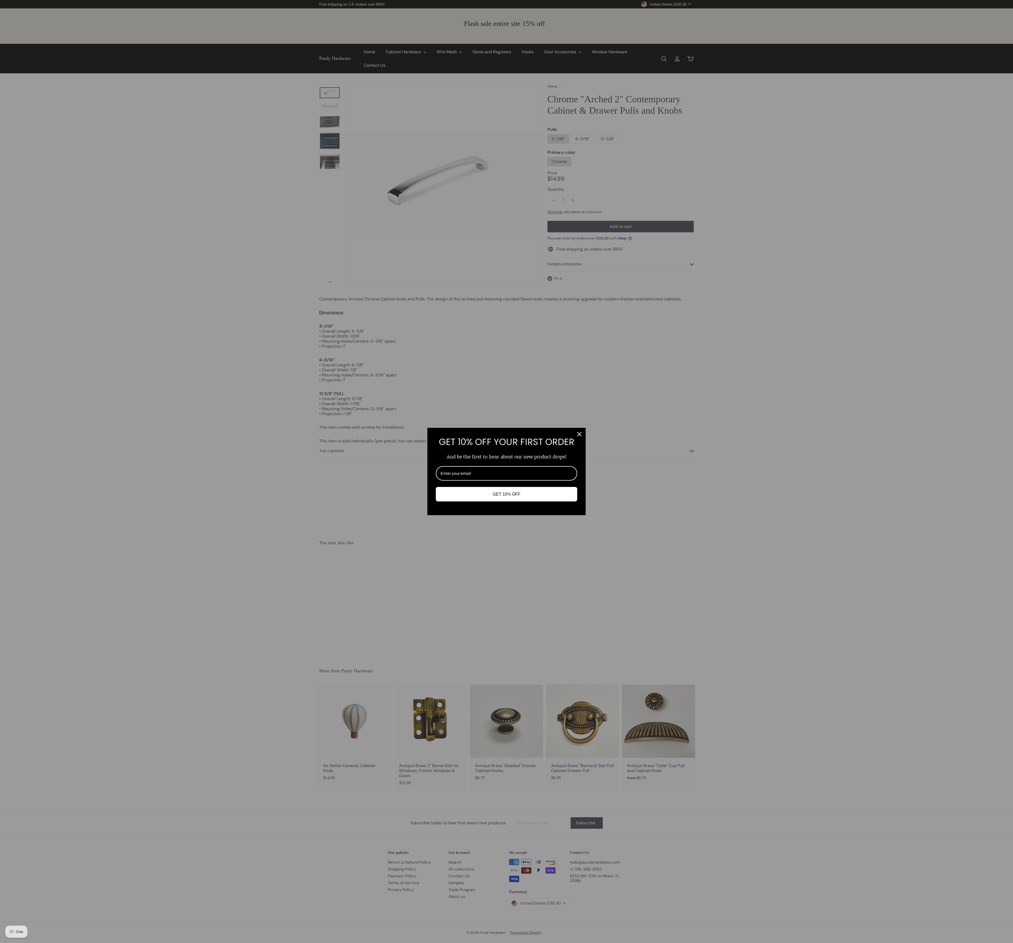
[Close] (579, 434)
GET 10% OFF (506, 494)
